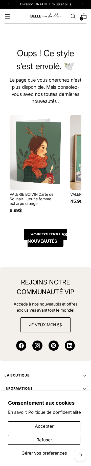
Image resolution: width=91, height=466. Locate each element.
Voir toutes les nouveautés (47, 238)
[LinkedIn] (70, 345)
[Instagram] (37, 345)
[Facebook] (21, 345)
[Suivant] (82, 4)
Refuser (44, 439)
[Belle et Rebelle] (45, 16)
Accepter (44, 426)
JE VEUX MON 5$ (45, 324)
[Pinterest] (54, 345)
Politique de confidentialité (54, 412)
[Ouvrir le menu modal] (7, 16)
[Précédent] (8, 4)
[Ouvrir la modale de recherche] (73, 16)
